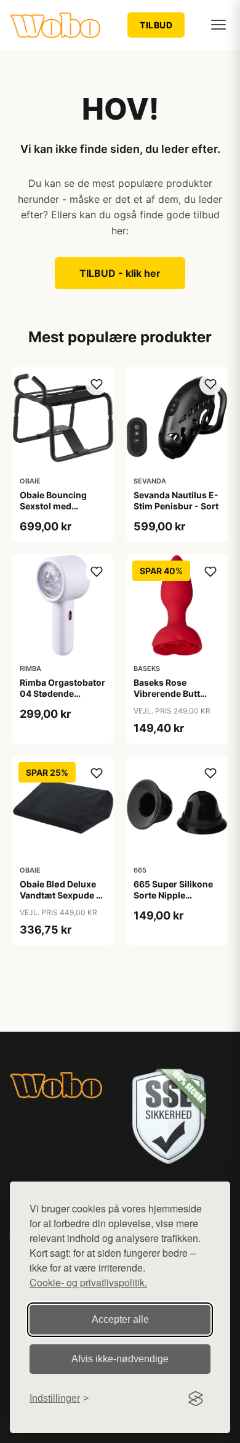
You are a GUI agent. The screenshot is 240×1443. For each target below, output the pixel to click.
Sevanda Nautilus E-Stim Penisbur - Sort (176, 500)
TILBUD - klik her (120, 273)
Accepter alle (120, 1319)
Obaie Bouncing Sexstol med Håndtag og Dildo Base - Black (56, 512)
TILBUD (156, 25)
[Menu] (218, 24)
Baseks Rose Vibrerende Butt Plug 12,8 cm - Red (172, 693)
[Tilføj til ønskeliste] (97, 384)
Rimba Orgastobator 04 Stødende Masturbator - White (63, 693)
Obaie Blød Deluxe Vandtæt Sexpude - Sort (60, 895)
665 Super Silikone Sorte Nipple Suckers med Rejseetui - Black (173, 901)
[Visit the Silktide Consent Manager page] (195, 1398)
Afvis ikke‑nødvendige (120, 1359)
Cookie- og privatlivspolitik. (88, 1282)
